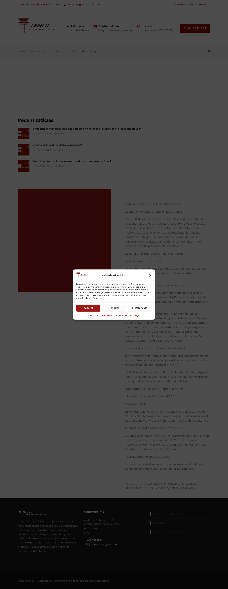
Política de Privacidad (117, 315)
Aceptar (88, 308)
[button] (150, 275)
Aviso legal (135, 315)
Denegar (114, 308)
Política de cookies (97, 315)
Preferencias (139, 308)
